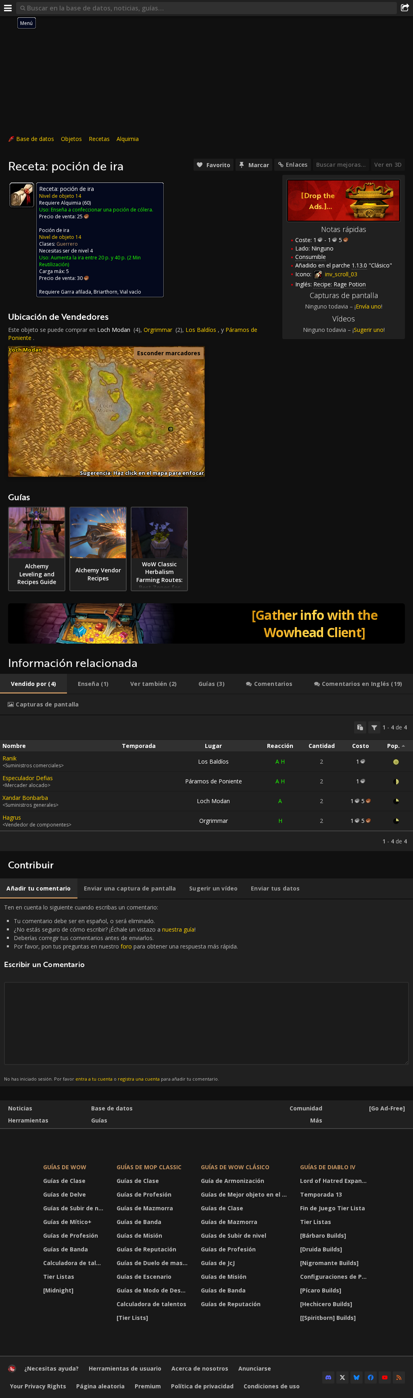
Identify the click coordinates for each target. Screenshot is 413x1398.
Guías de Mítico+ (67, 1222)
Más (316, 1120)
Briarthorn (105, 291)
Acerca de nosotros (199, 1368)
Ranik (9, 758)
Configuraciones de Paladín (336, 1276)
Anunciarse (254, 1368)
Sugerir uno (369, 329)
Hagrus (11, 817)
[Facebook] (371, 1377)
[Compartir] (405, 8)
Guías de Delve (64, 1194)
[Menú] (8, 8)
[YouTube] (385, 1377)
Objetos (71, 139)
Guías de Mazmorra (145, 1208)
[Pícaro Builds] (320, 1290)
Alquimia (128, 139)
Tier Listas (58, 1276)
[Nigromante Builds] (329, 1263)
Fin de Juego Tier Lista (332, 1208)
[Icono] (21, 194)
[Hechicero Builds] (326, 1304)
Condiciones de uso (272, 1386)
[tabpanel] (206, 783)
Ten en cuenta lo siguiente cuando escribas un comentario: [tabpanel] (121, 992)
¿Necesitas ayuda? (51, 1368)
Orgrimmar (158, 329)
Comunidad (306, 1108)
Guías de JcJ (218, 1263)
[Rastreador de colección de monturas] (206, 623)
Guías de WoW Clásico (235, 1167)
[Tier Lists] (132, 1317)
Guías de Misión (139, 1235)
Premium (148, 1386)
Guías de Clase (64, 1181)
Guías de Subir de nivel (74, 1208)
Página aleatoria (100, 1386)
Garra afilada (76, 291)
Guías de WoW (64, 1167)
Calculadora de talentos (74, 1263)
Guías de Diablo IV (327, 1167)
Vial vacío (130, 291)
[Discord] (328, 1377)
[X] (342, 1377)
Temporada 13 (321, 1194)
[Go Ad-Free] (387, 1108)
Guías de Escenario (144, 1276)
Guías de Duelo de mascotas (154, 1263)
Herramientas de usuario (125, 1368)
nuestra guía (178, 929)
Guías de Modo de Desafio (154, 1290)
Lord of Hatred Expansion (336, 1181)
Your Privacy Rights (38, 1386)
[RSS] (399, 1377)
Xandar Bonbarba (25, 798)
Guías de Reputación (146, 1249)
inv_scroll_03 (340, 274)
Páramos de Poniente (213, 781)
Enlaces (296, 164)
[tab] (33, 684)
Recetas (99, 139)
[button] (171, 429)
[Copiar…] (360, 727)
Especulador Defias (27, 778)
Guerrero (67, 243)
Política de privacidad (202, 1386)
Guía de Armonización (232, 1181)
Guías (99, 1120)
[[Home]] (12, 1370)
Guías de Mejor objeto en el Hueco (245, 1194)
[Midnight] (58, 1290)
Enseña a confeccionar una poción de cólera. (102, 209)
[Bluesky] (356, 1377)
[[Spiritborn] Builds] (328, 1317)
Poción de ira (54, 230)
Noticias (20, 1108)
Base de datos (35, 139)
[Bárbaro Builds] (323, 1235)
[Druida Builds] (321, 1249)
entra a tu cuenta (94, 1079)
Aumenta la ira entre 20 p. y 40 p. (88, 257)
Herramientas (28, 1120)
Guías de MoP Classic (149, 1167)
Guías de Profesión (70, 1235)
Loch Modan (113, 329)
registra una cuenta (139, 1079)
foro (126, 946)
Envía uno (368, 306)
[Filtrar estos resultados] (374, 727)
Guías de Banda (65, 1249)
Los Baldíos (201, 329)
